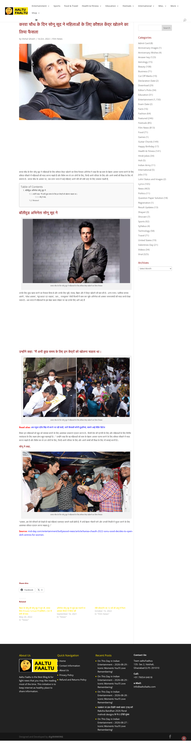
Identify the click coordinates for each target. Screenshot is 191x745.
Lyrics (141, 183)
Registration (144, 202)
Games (141, 137)
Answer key (144, 57)
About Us (64, 670)
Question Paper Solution (150, 197)
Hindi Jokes (144, 155)
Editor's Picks (145, 90)
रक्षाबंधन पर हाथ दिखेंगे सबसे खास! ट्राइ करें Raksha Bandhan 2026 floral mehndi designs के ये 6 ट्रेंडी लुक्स (115, 711)
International (145, 6)
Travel (141, 235)
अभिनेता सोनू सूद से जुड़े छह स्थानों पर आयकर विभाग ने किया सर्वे (71, 609)
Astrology (143, 61)
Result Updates (146, 207)
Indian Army (144, 165)
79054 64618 (145, 677)
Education (110, 6)
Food (140, 132)
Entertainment (39, 6)
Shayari (142, 212)
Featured (142, 118)
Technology (144, 230)
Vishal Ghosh (28, 38)
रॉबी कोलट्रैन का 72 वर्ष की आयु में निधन (110, 608)
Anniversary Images (148, 47)
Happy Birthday (146, 146)
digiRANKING (55, 736)
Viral (140, 254)
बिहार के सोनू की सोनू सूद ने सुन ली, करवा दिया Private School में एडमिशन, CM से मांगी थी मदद (35, 611)
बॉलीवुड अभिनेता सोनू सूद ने (35, 190)
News (141, 188)
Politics (141, 193)
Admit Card (144, 43)
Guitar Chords (145, 141)
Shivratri (142, 216)
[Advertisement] (76, 148)
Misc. (161, 6)
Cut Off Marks (145, 75)
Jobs (140, 174)
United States (145, 240)
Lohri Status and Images (150, 179)
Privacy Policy (66, 675)
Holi (140, 160)
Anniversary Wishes (148, 52)
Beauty (141, 66)
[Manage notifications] (184, 738)
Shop (34, 13)
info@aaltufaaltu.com (145, 686)
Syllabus (142, 226)
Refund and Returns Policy (72, 679)
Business (142, 71)
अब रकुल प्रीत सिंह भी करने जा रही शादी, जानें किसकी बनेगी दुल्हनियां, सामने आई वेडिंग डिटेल (68, 427)
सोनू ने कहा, (42, 197)
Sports (57, 6)
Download (143, 85)
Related (36, 200)
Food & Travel (71, 6)
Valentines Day (145, 244)
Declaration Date (146, 80)
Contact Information (69, 665)
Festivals (127, 6)
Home (62, 660)
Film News (57, 38)
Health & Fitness (90, 6)
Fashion (142, 113)
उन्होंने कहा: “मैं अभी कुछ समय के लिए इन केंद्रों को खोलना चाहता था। (55, 194)
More (173, 6)
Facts (140, 108)
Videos (141, 249)
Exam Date (143, 104)
